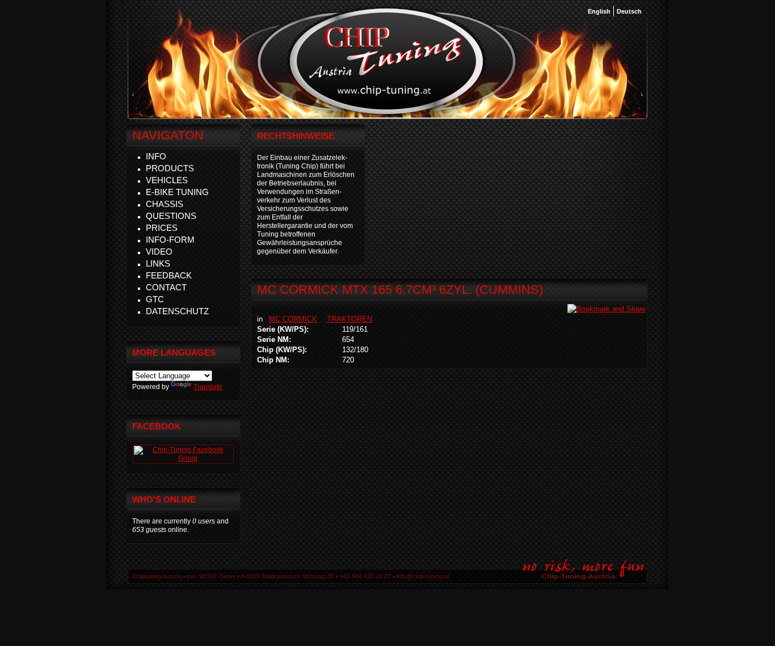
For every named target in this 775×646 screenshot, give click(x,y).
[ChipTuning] (183, 458)
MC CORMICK (293, 319)
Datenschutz (177, 311)
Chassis (164, 204)
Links (158, 263)
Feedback (169, 275)
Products (170, 168)
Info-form (170, 239)
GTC (155, 299)
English (599, 11)
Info (156, 156)
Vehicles (167, 180)
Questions (171, 216)
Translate (207, 387)
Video (159, 251)
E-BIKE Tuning (177, 192)
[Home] (387, 112)
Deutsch (629, 11)
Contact (166, 287)
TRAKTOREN (349, 319)
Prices (162, 228)
